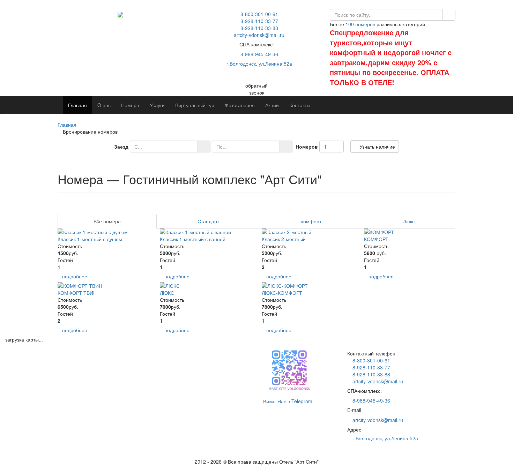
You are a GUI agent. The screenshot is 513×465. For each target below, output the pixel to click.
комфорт (311, 221)
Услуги (157, 105)
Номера (130, 105)
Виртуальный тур (194, 105)
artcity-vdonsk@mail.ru (377, 420)
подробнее (74, 276)
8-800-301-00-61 (258, 13)
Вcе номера (107, 221)
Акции (272, 105)
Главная (77, 105)
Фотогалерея (240, 105)
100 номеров (360, 24)
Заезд (121, 146)
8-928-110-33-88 (258, 27)
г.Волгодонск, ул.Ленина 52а (258, 63)
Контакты (299, 105)
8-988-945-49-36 (258, 54)
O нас (104, 105)
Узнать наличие (376, 146)
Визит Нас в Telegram (287, 401)
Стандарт (208, 221)
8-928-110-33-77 (258, 20)
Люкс (409, 221)
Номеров (307, 146)
